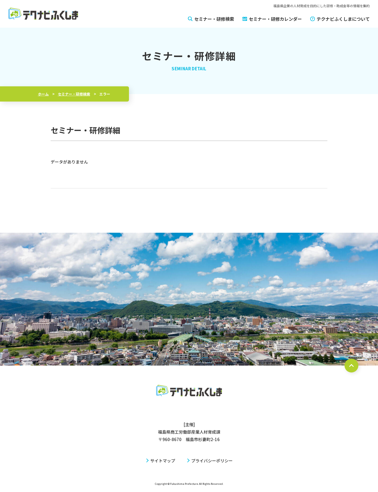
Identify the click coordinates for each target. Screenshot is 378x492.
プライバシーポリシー (212, 460)
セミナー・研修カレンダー (275, 18)
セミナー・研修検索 (214, 18)
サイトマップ (162, 460)
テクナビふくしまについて (343, 18)
